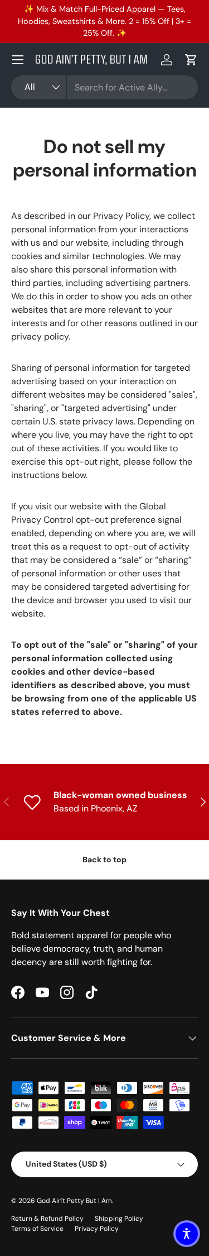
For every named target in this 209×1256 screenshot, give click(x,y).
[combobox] (104, 87)
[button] (191, 59)
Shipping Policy (119, 1218)
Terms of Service (37, 1228)
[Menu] (18, 59)
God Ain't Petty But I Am (74, 1200)
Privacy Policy (97, 1228)
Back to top (104, 859)
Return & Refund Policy (47, 1218)
